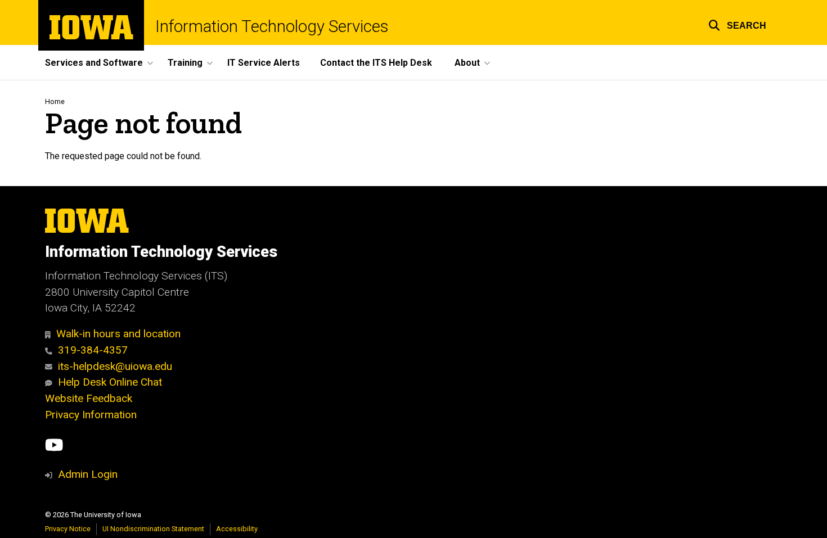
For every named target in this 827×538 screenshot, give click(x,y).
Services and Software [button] (94, 62)
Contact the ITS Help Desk (376, 62)
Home (55, 101)
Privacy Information (91, 414)
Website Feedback (88, 398)
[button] (737, 24)
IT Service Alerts (263, 62)
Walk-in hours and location (118, 333)
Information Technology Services (271, 27)
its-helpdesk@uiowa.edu (115, 366)
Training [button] (185, 62)
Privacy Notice (68, 529)
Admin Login (88, 474)
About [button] (467, 62)
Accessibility (237, 529)
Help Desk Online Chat (110, 382)
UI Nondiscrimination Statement (153, 529)
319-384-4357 (93, 349)
